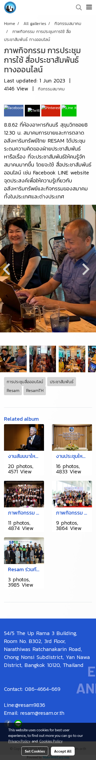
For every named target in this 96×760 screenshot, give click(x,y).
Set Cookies (35, 751)
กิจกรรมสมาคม (51, 89)
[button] (77, 7)
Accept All (62, 751)
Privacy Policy (19, 740)
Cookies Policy (50, 740)
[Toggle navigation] (89, 7)
